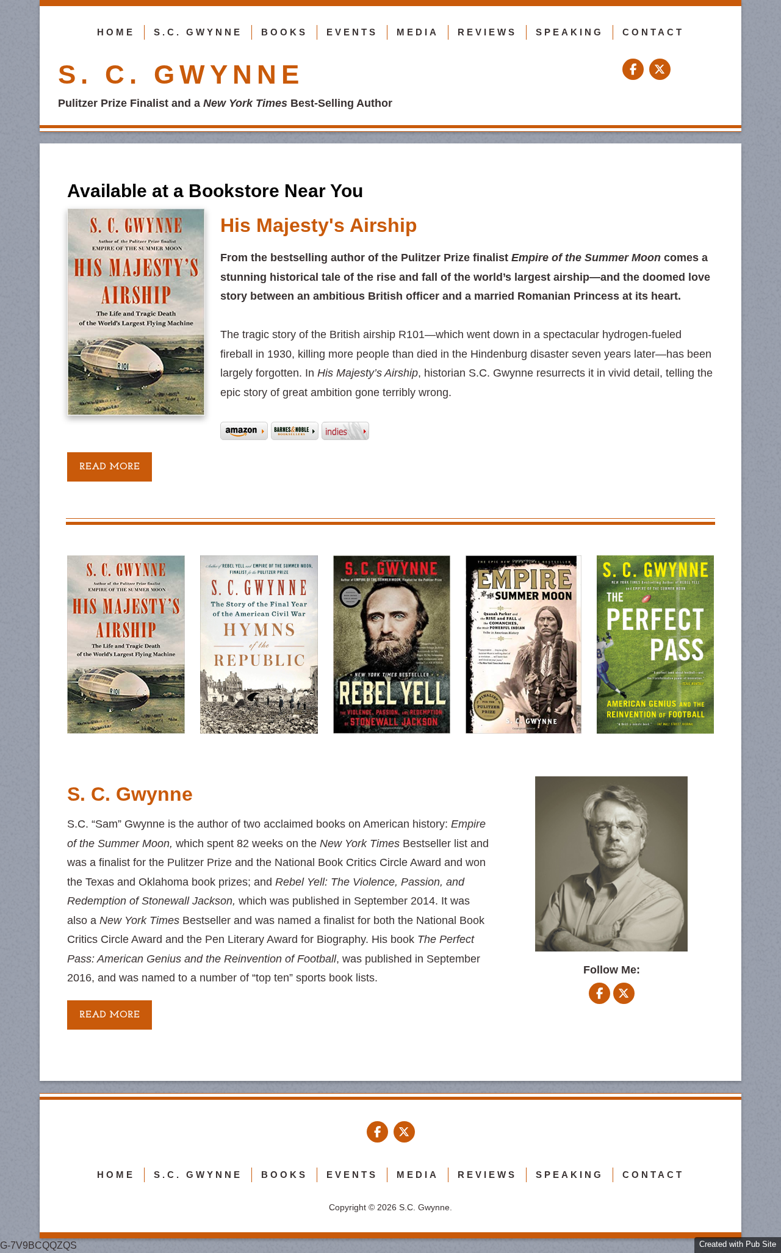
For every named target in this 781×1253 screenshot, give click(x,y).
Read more (109, 467)
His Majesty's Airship (318, 225)
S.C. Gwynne (198, 32)
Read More (109, 1015)
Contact (653, 32)
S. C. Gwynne (181, 74)
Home (116, 32)
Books (284, 32)
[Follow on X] (660, 70)
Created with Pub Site (737, 1244)
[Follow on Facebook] (634, 70)
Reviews (487, 32)
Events (352, 32)
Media (418, 32)
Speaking (569, 32)
